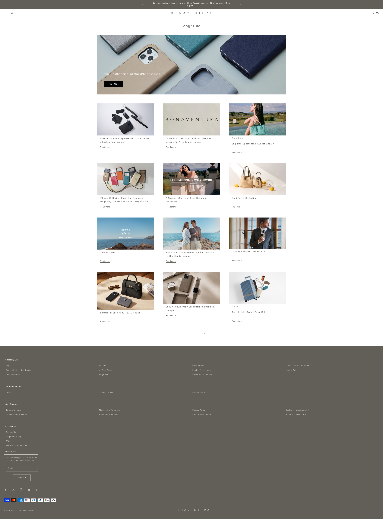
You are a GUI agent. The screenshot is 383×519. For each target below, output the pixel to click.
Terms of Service (13, 410)
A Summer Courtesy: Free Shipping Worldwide (186, 200)
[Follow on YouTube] (29, 489)
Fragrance (103, 375)
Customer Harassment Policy (299, 410)
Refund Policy (198, 392)
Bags (8, 366)
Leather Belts (292, 370)
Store (8, 392)
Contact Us (11, 432)
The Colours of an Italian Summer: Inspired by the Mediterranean (191, 254)
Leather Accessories (201, 370)
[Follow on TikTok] (36, 489)
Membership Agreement (109, 410)
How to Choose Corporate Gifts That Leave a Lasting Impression (124, 140)
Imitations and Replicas (16, 414)
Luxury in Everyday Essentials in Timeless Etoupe (190, 309)
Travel (235, 307)
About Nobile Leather (202, 414)
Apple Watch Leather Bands (18, 370)
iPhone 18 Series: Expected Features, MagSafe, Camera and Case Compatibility (124, 200)
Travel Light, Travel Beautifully (249, 312)
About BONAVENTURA (296, 414)
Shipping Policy (106, 392)
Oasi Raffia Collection (244, 198)
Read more (114, 84)
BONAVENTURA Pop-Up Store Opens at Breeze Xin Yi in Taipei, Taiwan (188, 140)
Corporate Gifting (13, 437)
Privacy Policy (198, 410)
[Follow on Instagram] (21, 489)
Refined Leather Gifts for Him (249, 251)
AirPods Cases (106, 370)
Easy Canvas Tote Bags (203, 375)
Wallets (102, 366)
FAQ (8, 441)
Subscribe (21, 477)
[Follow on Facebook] (5, 489)
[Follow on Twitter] (13, 489)
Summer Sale (107, 252)
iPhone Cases (198, 366)
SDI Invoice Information (16, 446)
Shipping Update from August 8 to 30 (253, 144)
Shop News (237, 138)
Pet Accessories (13, 375)
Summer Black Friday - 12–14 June (120, 313)
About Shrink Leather (108, 414)
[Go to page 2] (213, 333)
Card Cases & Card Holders (298, 366)
